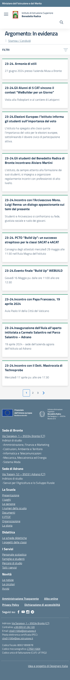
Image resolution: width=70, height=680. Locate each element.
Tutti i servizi (9, 567)
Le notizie (8, 580)
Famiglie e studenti (13, 559)
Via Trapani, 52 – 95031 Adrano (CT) (23, 474)
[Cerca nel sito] (61, 22)
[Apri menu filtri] (66, 49)
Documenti (8, 512)
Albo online (51, 598)
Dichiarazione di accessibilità (42, 605)
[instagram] (27, 612)
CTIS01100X (33, 649)
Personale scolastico (14, 554)
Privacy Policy (10, 605)
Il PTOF (6, 517)
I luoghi (6, 499)
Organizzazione (11, 521)
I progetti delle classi (14, 542)
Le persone (8, 504)
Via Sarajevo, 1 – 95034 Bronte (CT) (23, 436)
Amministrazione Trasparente (20, 598)
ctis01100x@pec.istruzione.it (17, 638)
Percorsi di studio (12, 563)
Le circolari (8, 584)
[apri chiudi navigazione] (6, 14)
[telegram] (32, 612)
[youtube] (23, 612)
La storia (7, 525)
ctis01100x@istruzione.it (22, 631)
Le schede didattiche (14, 538)
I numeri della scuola (14, 508)
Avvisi (5, 588)
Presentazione (10, 495)
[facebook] (18, 612)
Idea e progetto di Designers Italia (48, 666)
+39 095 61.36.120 (24, 627)
